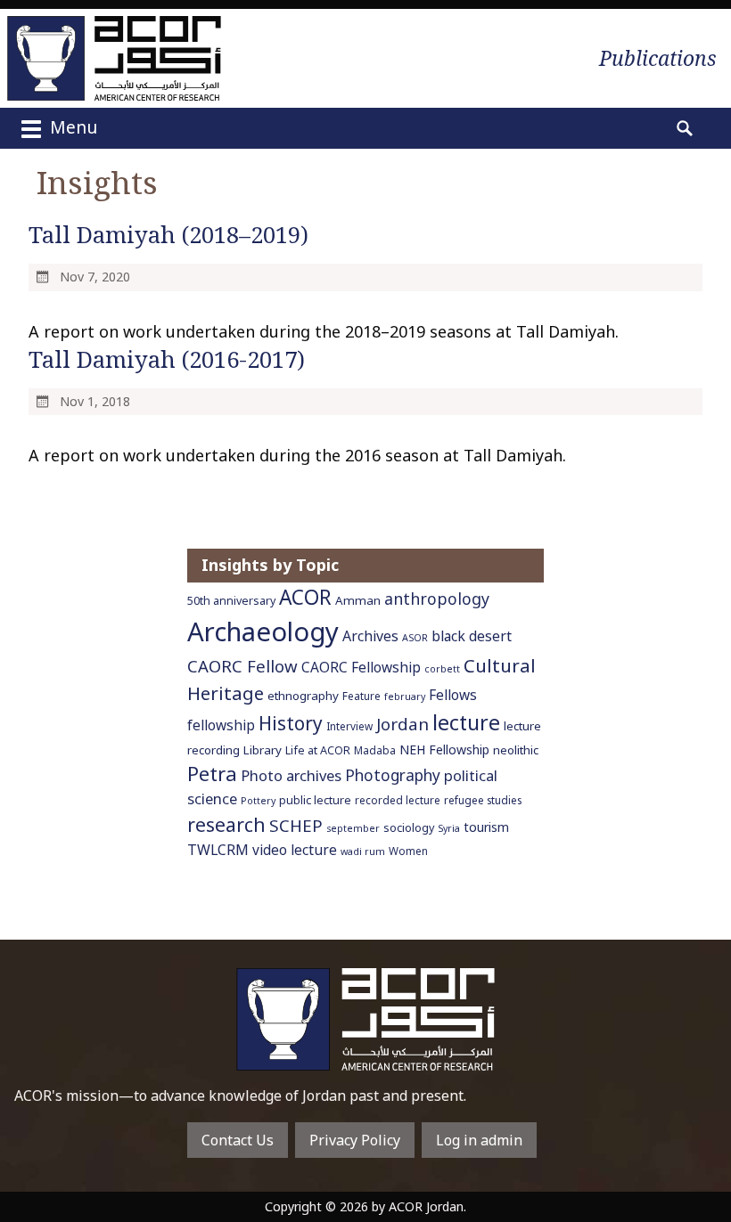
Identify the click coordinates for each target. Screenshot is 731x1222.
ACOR (305, 597)
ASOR (415, 637)
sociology (408, 827)
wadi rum (363, 851)
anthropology (436, 598)
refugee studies (483, 800)
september (353, 828)
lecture (466, 722)
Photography (392, 775)
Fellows (453, 695)
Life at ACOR (317, 750)
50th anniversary (231, 600)
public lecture (315, 800)
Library (262, 750)
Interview (349, 726)
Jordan (402, 724)
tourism (486, 827)
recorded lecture (397, 800)
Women (408, 850)
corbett (442, 669)
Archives (370, 636)
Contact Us (237, 1140)
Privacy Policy (354, 1140)
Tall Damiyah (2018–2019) (168, 234)
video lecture (294, 850)
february (404, 696)
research (226, 824)
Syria (449, 828)
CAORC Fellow (242, 666)
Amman (358, 600)
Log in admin (479, 1140)
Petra (212, 773)
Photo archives (291, 775)
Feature (361, 695)
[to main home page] (114, 58)
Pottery (258, 800)
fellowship (221, 725)
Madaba (375, 750)
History (291, 723)
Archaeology (263, 631)
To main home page (365, 1019)
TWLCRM (218, 849)
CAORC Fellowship (361, 667)
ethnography (303, 696)
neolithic (515, 750)
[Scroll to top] (695, 1178)
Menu (71, 127)
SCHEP (296, 825)
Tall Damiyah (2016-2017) (167, 359)
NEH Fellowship (444, 749)
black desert (471, 636)
